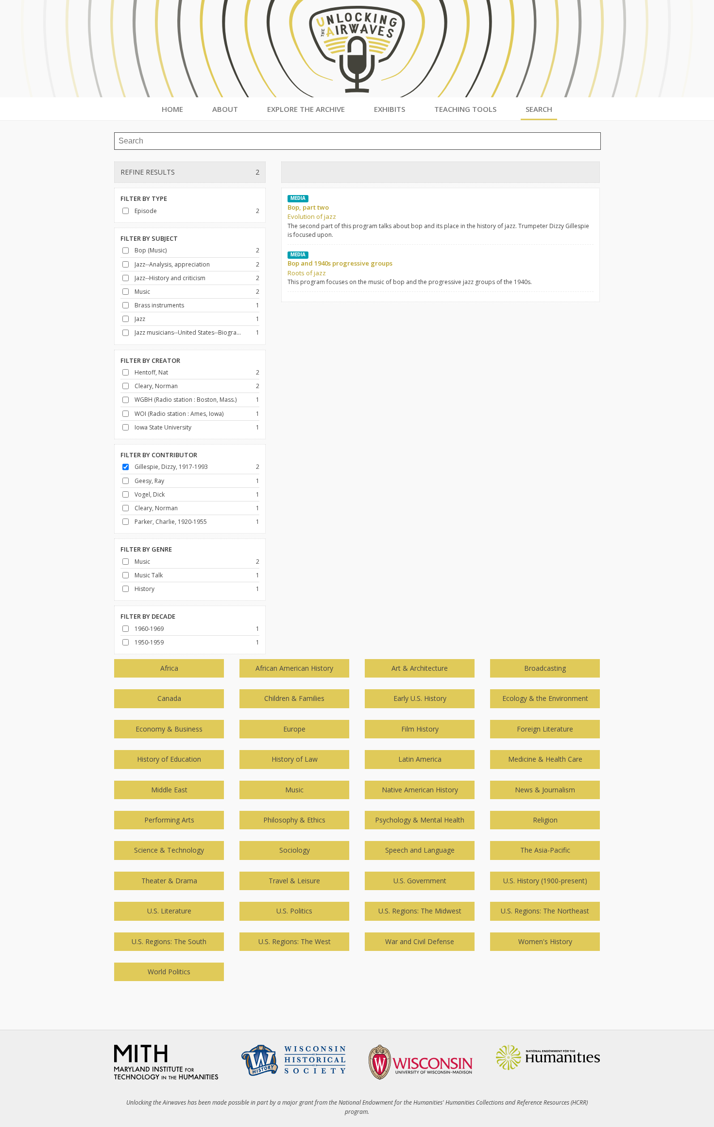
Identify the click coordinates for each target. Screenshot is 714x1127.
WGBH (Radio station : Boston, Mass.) (186, 399)
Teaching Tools (465, 109)
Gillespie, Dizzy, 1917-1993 (171, 467)
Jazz (140, 319)
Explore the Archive (306, 109)
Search (539, 109)
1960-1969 (149, 629)
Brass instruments (159, 305)
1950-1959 (149, 642)
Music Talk (149, 575)
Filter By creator (150, 360)
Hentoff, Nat (151, 372)
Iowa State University (163, 427)
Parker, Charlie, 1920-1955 (171, 522)
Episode (146, 211)
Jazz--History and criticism (170, 278)
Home (172, 109)
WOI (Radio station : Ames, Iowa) (179, 414)
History (144, 589)
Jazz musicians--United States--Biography (188, 332)
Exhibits (389, 109)
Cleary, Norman (156, 386)
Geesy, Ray (149, 481)
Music (142, 291)
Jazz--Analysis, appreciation (172, 264)
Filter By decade (147, 616)
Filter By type (143, 198)
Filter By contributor (158, 454)
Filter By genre (146, 549)
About (225, 109)
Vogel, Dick (150, 494)
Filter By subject (149, 238)
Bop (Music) (151, 250)
